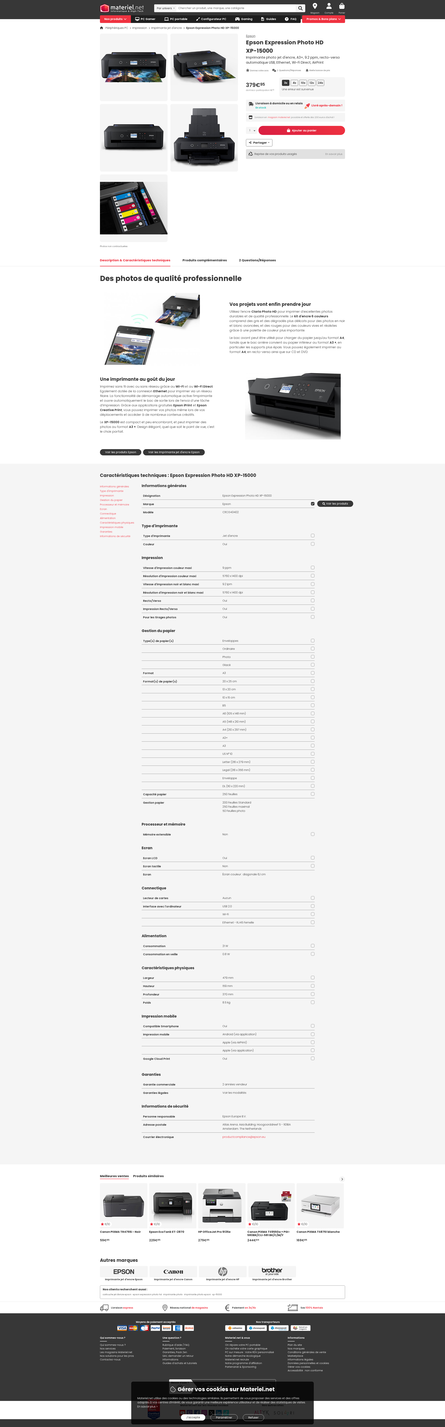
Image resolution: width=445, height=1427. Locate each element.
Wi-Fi (225, 914)
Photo (226, 657)
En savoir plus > (147, 1407)
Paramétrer (224, 1418)
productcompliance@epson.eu (243, 1137)
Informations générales (114, 486)
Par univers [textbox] (164, 8)
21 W (225, 946)
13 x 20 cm (229, 689)
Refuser (253, 1418)
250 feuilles (229, 794)
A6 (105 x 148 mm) (234, 713)
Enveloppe (229, 778)
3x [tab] (285, 83)
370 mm (227, 994)
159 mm (227, 986)
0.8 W (226, 954)
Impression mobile (111, 527)
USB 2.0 (227, 906)
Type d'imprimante (111, 491)
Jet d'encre (230, 536)
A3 (224, 673)
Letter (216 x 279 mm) (236, 762)
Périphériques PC (117, 28)
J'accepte (193, 1417)
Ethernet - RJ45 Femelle (238, 922)
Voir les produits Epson (120, 452)
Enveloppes (230, 641)
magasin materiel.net (279, 117)
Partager (260, 143)
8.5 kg (226, 1002)
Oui (224, 544)
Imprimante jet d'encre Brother (272, 1279)
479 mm (227, 978)
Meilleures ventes (114, 1176)
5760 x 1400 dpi (232, 576)
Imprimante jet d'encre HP (222, 1279)
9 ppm (226, 568)
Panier (342, 12)
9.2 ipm (227, 584)
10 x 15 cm (228, 698)
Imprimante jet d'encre (167, 28)
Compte (329, 12)
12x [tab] (312, 83)
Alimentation (108, 518)
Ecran (103, 509)
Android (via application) (239, 1034)
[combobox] (165, 8)
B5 (224, 706)
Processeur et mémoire (114, 504)
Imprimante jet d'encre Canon (173, 1279)
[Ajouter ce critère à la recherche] (312, 503)
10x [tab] (303, 83)
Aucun (226, 898)
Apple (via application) (238, 1050)
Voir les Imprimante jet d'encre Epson (174, 452)
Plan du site (295, 1345)
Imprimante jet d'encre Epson (124, 1279)
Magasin (314, 12)
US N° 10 (227, 754)
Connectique (108, 513)
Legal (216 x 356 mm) (236, 770)
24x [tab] (320, 83)
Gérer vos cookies (299, 1367)
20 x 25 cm (229, 681)
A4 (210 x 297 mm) (234, 730)
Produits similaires (148, 1176)
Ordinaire (228, 649)
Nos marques (296, 1348)
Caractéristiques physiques (117, 522)
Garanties (106, 531)
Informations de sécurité (115, 536)
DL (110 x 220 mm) (233, 786)
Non (225, 834)
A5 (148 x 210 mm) (234, 722)
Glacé (226, 665)
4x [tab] (294, 83)
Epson (250, 36)
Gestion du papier (111, 500)
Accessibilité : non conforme (305, 1370)
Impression (140, 28)
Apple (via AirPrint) (234, 1042)
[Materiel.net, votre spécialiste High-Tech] (122, 8)
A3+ (225, 738)
